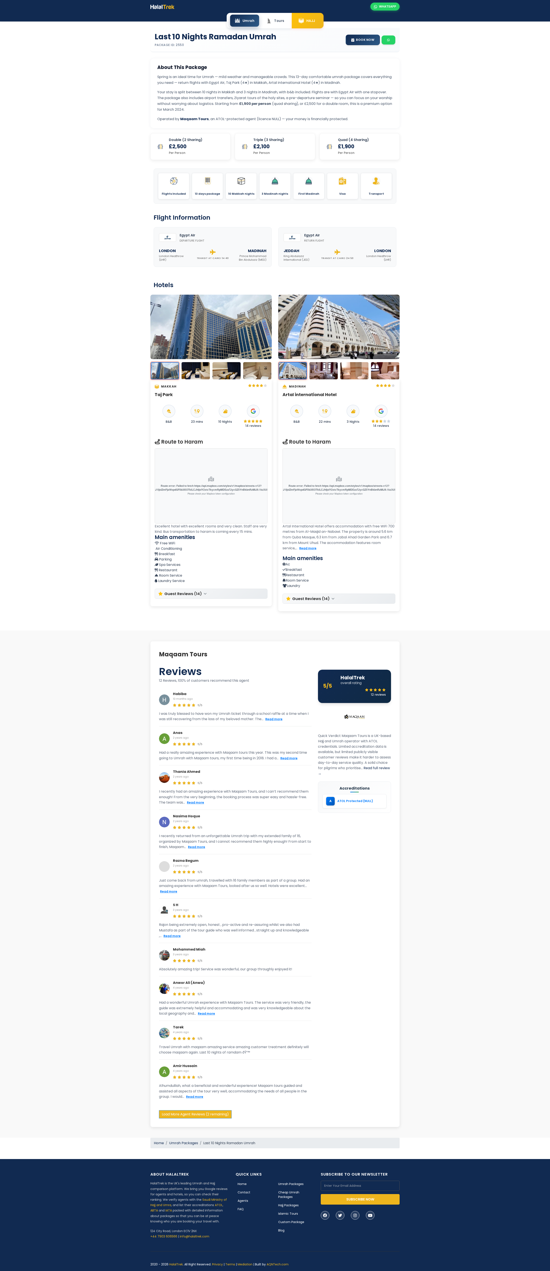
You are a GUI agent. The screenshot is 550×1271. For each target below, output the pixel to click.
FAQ (241, 1209)
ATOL (219, 1205)
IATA (168, 1210)
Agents (243, 1201)
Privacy (217, 1264)
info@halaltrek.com (194, 1236)
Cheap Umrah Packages (288, 1194)
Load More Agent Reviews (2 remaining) (195, 1114)
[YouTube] (370, 1215)
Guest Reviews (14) (183, 593)
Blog (281, 1230)
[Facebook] (325, 1215)
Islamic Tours (288, 1213)
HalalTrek (176, 1264)
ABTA (154, 1210)
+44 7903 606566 (163, 1236)
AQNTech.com (278, 1264)
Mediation (245, 1264)
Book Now (365, 40)
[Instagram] (355, 1215)
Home (159, 1143)
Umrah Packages (183, 1143)
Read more (307, 548)
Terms (230, 1264)
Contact (244, 1192)
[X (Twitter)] (340, 1215)
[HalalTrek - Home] (162, 6)
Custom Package (291, 1222)
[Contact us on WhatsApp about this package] (388, 39)
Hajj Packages (288, 1205)
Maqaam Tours (183, 654)
